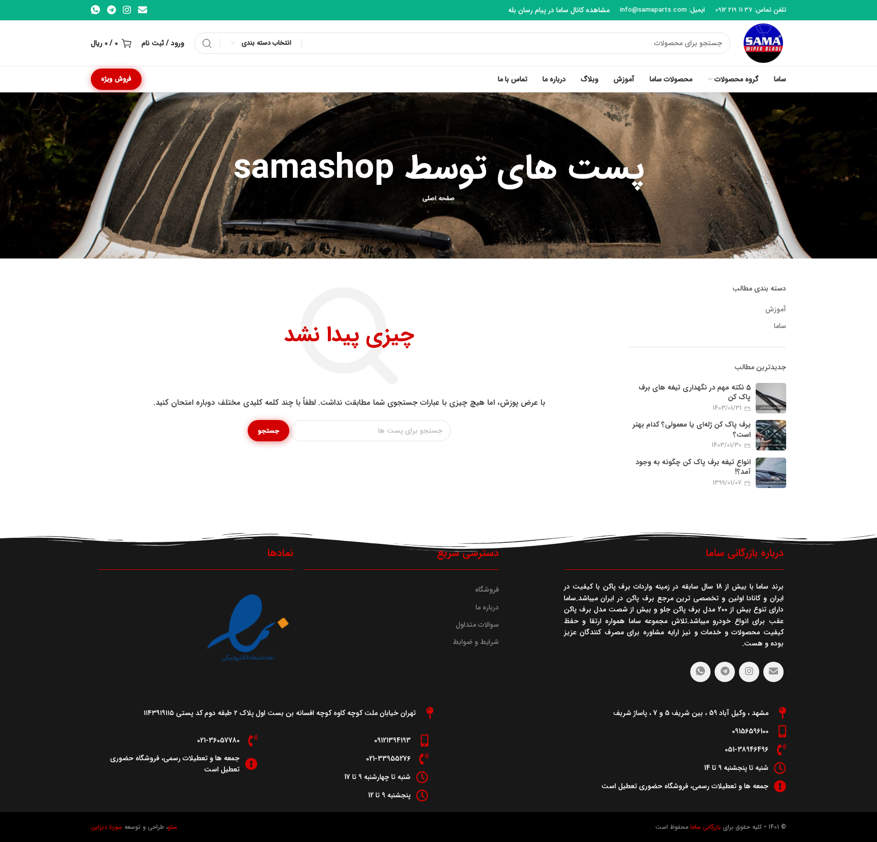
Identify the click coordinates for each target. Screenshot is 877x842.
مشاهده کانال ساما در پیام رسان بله (559, 10)
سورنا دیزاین (106, 827)
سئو (172, 827)
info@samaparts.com (653, 10)
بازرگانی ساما (704, 827)
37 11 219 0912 (733, 10)
